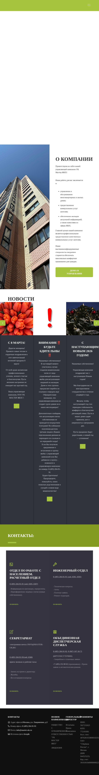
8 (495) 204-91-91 (29, 726)
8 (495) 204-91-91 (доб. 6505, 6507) (24, 584)
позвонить (14, 604)
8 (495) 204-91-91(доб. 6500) (21, 657)
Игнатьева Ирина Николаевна (71, 728)
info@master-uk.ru (24, 730)
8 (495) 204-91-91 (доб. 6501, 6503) (67, 577)
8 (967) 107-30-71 (75, 651)
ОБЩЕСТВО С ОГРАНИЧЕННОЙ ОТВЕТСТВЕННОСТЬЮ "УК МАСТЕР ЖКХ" (62, 734)
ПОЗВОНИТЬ (57, 691)
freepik (27, 734)
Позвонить (57, 604)
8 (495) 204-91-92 (60, 651)
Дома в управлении (74, 272)
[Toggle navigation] (89, 5)
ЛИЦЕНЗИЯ (56, 748)
